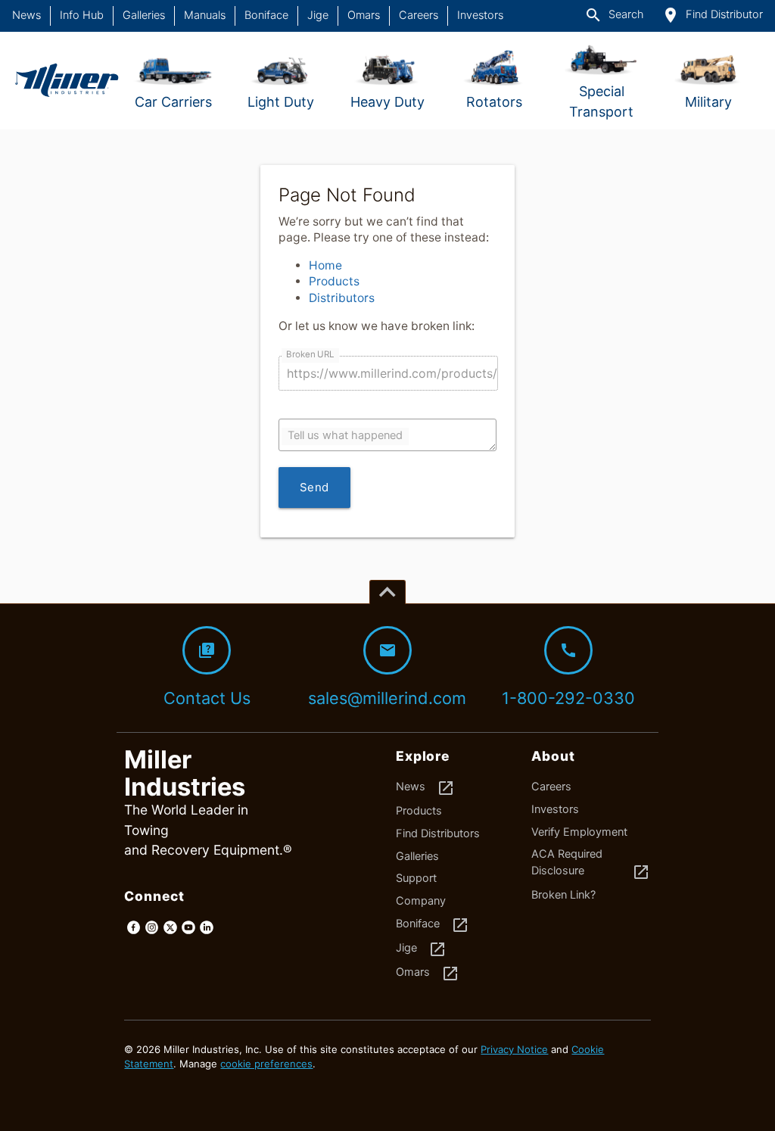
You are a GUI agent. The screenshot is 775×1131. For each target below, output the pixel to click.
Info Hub (82, 15)
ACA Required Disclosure (590, 864)
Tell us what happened (345, 435)
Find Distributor (712, 15)
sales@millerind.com (387, 674)
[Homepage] (66, 80)
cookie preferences (266, 1064)
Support (416, 878)
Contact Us (207, 674)
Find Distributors (438, 833)
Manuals (205, 15)
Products (334, 281)
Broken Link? (563, 895)
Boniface (266, 15)
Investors (480, 15)
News (26, 15)
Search (613, 15)
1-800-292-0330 (568, 674)
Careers (418, 15)
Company (421, 901)
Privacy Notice (514, 1049)
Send (314, 487)
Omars (363, 15)
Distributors (342, 298)
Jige (317, 15)
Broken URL (310, 354)
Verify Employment (579, 832)
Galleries (144, 15)
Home (325, 265)
